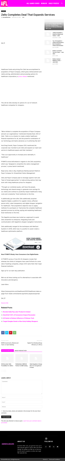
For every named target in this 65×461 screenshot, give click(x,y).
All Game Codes (33, 3)
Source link (4, 303)
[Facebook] (3, 332)
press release (22, 76)
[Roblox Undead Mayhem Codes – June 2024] (48, 60)
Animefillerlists (6, 17)
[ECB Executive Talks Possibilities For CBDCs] (7, 358)
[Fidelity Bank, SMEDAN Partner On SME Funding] (21, 358)
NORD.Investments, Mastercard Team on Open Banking (9, 343)
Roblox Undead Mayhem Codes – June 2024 (57, 60)
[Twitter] (6, 332)
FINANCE (3, 11)
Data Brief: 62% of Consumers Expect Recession (19, 315)
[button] (62, 3)
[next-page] (5, 371)
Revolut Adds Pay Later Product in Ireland (16, 312)
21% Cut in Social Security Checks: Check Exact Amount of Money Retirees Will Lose (54, 26)
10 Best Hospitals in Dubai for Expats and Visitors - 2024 (58, 34)
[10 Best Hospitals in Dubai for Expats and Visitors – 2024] (48, 34)
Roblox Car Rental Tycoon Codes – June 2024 (58, 52)
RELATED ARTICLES (7, 350)
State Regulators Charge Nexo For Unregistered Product (36, 365)
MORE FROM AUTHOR (21, 350)
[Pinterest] (10, 332)
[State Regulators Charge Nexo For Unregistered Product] (36, 358)
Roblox (44, 3)
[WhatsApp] (14, 332)
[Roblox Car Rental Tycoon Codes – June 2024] (48, 52)
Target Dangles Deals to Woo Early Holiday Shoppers (20, 321)
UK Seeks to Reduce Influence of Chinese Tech (18, 318)
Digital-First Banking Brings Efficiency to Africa (34, 343)
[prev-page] (2, 371)
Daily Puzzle (54, 3)
